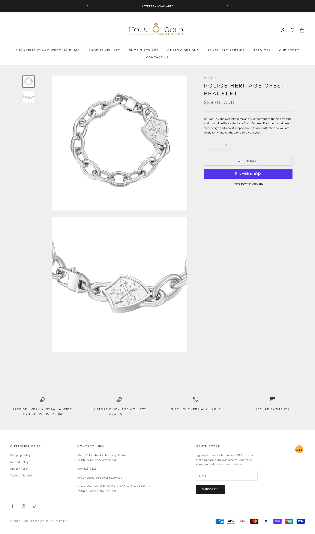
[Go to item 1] (28, 82)
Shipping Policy (20, 455)
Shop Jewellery (104, 50)
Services (262, 50)
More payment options (248, 183)
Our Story (289, 50)
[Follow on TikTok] (35, 506)
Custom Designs (183, 50)
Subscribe (210, 489)
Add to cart (248, 161)
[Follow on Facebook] (12, 506)
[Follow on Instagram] (23, 506)
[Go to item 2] (28, 97)
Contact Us (157, 57)
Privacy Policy (19, 468)
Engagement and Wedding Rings (48, 50)
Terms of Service (21, 475)
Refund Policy (19, 462)
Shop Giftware (144, 50)
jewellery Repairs (226, 50)
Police (210, 78)
